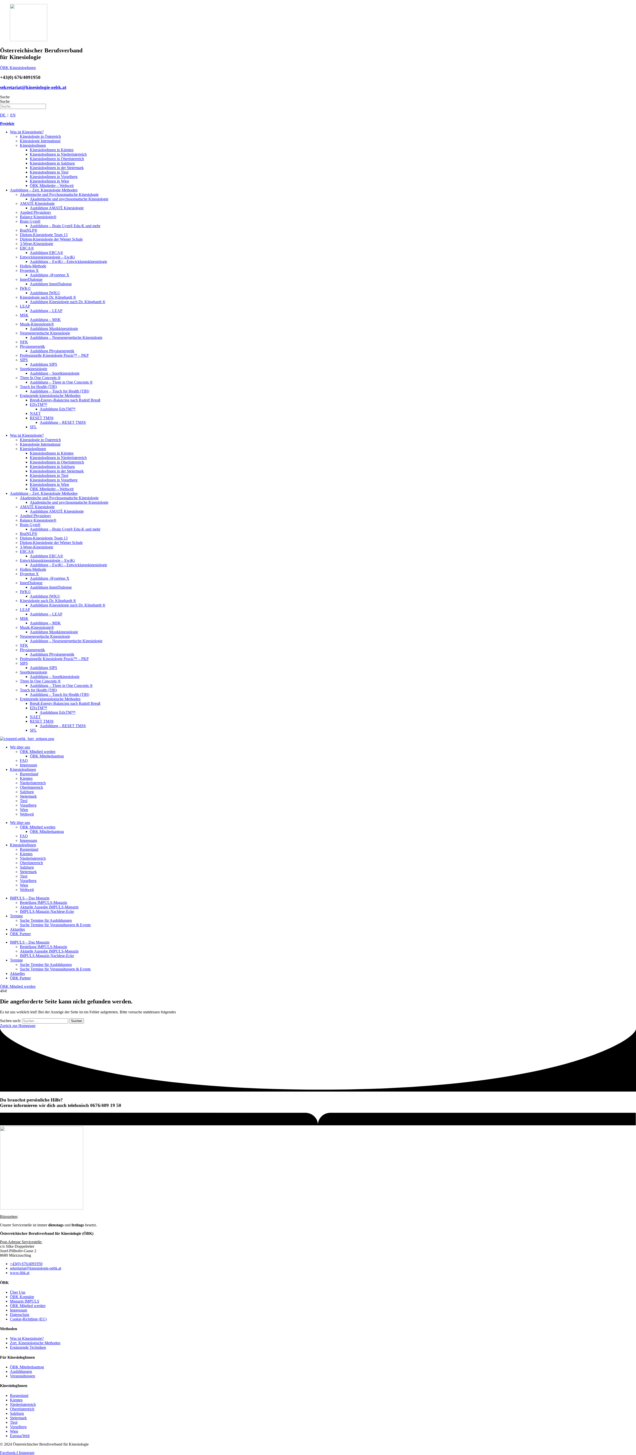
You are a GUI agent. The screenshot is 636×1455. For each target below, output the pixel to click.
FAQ (24, 760)
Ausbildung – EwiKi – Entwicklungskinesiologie (68, 261)
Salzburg (27, 792)
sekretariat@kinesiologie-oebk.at (33, 87)
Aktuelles (17, 929)
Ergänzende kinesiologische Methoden (50, 395)
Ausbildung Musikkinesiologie (54, 328)
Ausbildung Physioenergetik (52, 351)
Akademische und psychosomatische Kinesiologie (69, 199)
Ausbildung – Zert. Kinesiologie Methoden (44, 190)
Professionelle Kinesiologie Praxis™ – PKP (54, 355)
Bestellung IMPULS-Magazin (43, 902)
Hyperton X (29, 270)
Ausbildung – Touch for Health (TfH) (59, 391)
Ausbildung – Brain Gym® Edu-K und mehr (65, 226)
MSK (24, 315)
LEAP (25, 306)
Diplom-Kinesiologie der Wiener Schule (51, 239)
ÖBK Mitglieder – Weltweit (52, 185)
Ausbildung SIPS (43, 364)
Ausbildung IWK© (45, 293)
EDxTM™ (38, 404)
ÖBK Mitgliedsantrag (47, 756)
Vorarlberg (28, 805)
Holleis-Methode (33, 266)
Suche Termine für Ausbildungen (46, 920)
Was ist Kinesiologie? (27, 132)
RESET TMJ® (42, 418)
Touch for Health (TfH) (38, 387)
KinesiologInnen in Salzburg (52, 163)
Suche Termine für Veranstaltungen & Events (55, 925)
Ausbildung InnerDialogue (51, 284)
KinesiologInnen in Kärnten (52, 150)
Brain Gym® (30, 221)
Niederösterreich (33, 783)
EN (13, 115)
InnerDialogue (31, 279)
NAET (35, 413)
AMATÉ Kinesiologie (37, 203)
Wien (24, 810)
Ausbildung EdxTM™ (58, 409)
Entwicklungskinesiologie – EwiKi (47, 257)
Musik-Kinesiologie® (37, 324)
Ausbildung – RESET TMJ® (63, 422)
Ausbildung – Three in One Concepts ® (61, 382)
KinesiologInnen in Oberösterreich (57, 159)
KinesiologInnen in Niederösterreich (58, 154)
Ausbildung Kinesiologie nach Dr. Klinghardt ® (67, 302)
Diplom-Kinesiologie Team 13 (44, 235)
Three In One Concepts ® (40, 378)
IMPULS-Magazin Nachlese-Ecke (47, 911)
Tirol (23, 801)
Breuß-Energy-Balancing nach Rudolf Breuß (65, 400)
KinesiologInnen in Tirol (49, 172)
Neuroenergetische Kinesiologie (45, 333)
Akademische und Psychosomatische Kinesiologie (59, 194)
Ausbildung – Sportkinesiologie (55, 373)
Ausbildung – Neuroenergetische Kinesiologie (66, 337)
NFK (24, 342)
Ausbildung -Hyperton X (49, 275)
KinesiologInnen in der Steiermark (57, 168)
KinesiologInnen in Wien (49, 181)
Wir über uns (20, 747)
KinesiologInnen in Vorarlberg (54, 177)
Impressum (28, 765)
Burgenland (29, 774)
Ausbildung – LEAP (46, 311)
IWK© (25, 288)
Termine (16, 916)
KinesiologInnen (33, 145)
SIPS (24, 360)
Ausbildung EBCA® (46, 252)
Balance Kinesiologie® (38, 217)
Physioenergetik (32, 346)
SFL (33, 427)
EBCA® (27, 248)
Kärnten (26, 778)
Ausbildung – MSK (45, 320)
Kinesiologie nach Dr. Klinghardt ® (48, 297)
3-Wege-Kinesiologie (36, 244)
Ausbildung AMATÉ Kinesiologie (57, 208)
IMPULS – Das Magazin (29, 898)
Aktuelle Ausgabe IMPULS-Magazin (49, 907)
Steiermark (28, 796)
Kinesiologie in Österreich (40, 136)
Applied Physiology (35, 212)
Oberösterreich (31, 787)
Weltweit (27, 814)
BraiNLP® (28, 230)
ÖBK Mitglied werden (37, 751)
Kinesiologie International (40, 141)
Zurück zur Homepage (18, 1026)
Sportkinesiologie (33, 369)
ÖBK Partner (20, 934)
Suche (5, 97)
